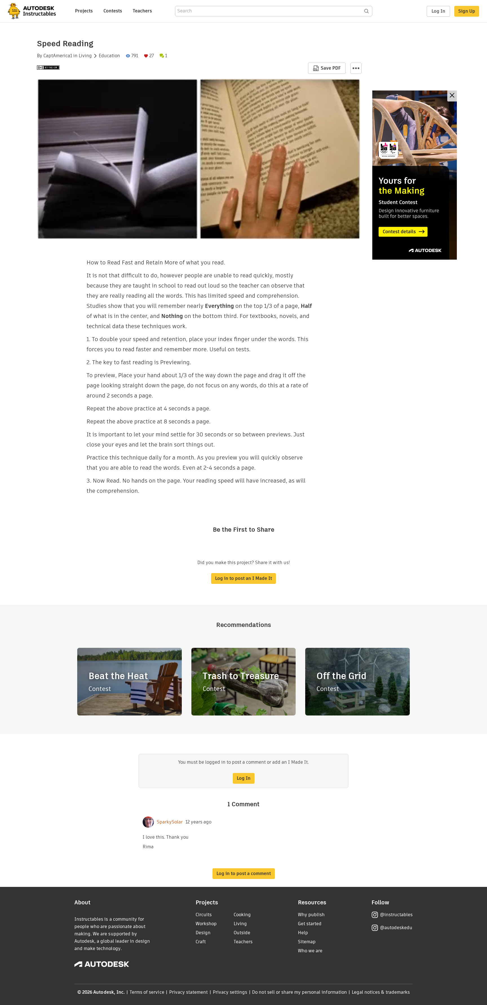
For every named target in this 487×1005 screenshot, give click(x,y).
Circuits (204, 914)
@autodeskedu (396, 927)
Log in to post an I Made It (243, 578)
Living (85, 56)
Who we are (310, 950)
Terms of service (147, 992)
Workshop (206, 923)
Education (109, 56)
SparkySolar (170, 822)
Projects (84, 11)
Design (203, 932)
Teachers (142, 11)
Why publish (311, 914)
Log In (438, 11)
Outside (242, 932)
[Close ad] (452, 95)
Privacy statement (188, 992)
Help (303, 932)
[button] (356, 68)
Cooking (242, 914)
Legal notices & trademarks (381, 992)
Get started (310, 923)
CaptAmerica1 (57, 56)
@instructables (396, 914)
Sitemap (307, 941)
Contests (112, 11)
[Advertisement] (414, 175)
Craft (201, 941)
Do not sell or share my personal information (299, 992)
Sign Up (466, 11)
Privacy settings (230, 992)
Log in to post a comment (243, 873)
